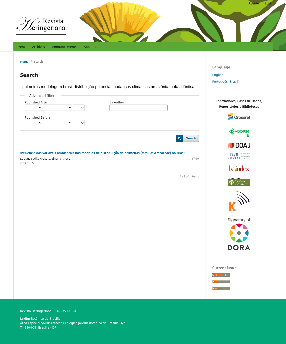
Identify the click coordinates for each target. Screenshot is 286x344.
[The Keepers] (239, 212)
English (217, 75)
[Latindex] (239, 171)
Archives (38, 47)
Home (24, 62)
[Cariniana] (239, 184)
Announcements (64, 47)
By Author (116, 102)
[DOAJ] (239, 146)
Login (269, 3)
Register (254, 3)
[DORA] (239, 249)
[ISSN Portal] (239, 158)
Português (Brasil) (225, 81)
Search (191, 138)
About (89, 47)
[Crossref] (239, 119)
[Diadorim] (239, 136)
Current (19, 47)
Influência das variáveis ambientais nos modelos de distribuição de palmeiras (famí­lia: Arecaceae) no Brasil (102, 153)
